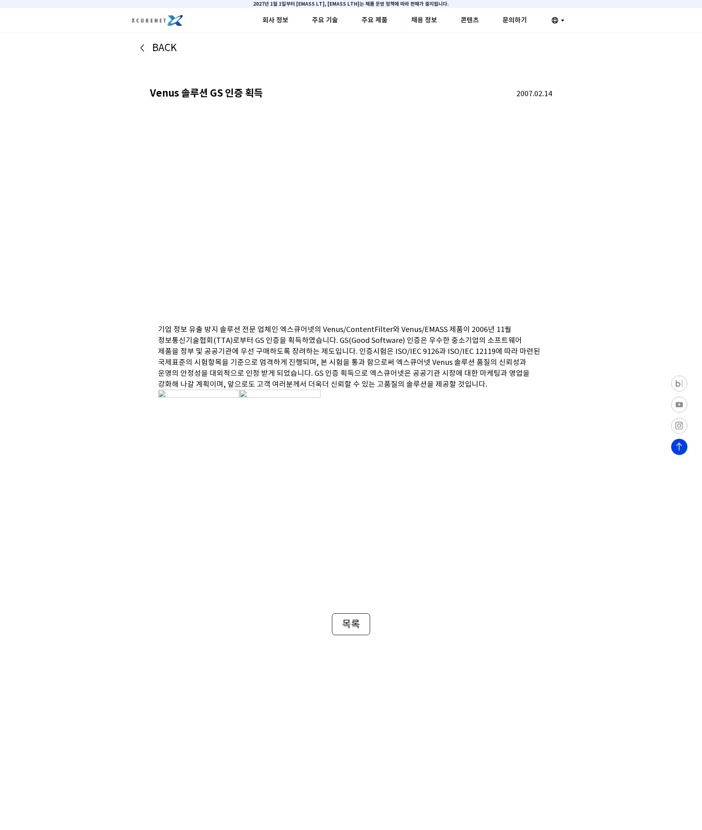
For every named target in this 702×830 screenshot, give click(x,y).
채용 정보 (424, 20)
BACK (164, 47)
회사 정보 (275, 20)
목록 (351, 624)
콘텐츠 (470, 20)
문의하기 (515, 20)
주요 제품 (375, 20)
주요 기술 (325, 20)
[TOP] (679, 447)
